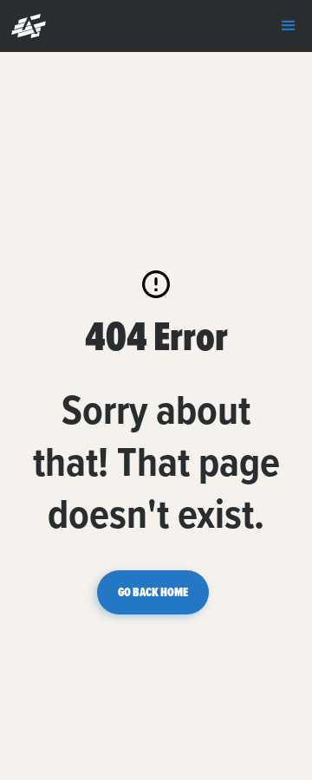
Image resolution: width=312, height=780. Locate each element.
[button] (24, 26)
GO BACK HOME (153, 591)
